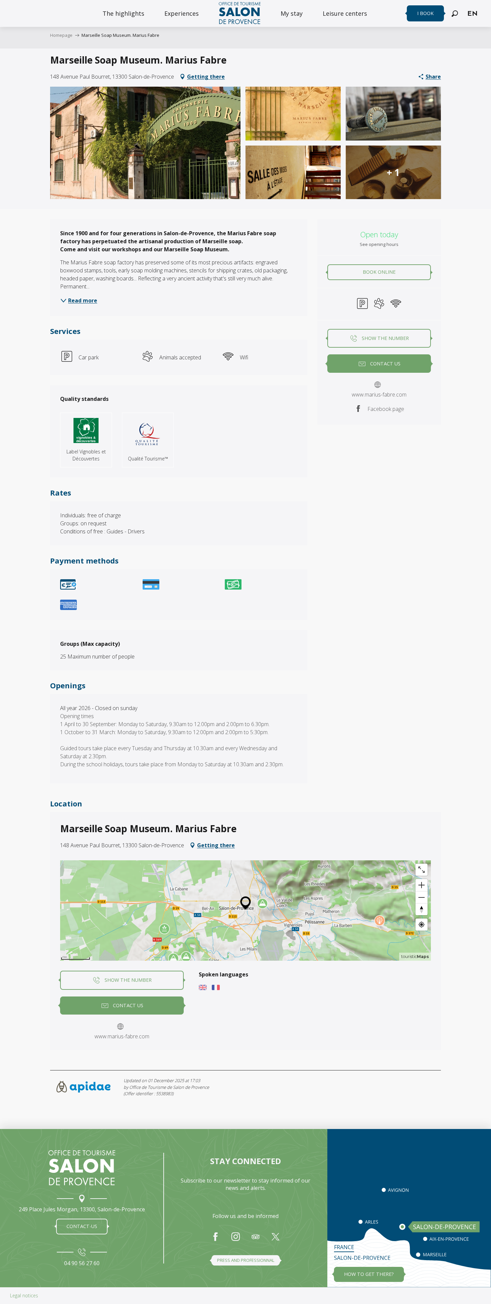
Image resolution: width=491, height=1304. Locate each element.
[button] (455, 13)
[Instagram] (235, 1240)
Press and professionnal (245, 1260)
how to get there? (369, 1274)
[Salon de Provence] (81, 1168)
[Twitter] (275, 1240)
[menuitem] (123, 13)
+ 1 (393, 172)
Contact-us (81, 1226)
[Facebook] (215, 1240)
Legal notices (24, 1295)
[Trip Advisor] (255, 1240)
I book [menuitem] (425, 13)
